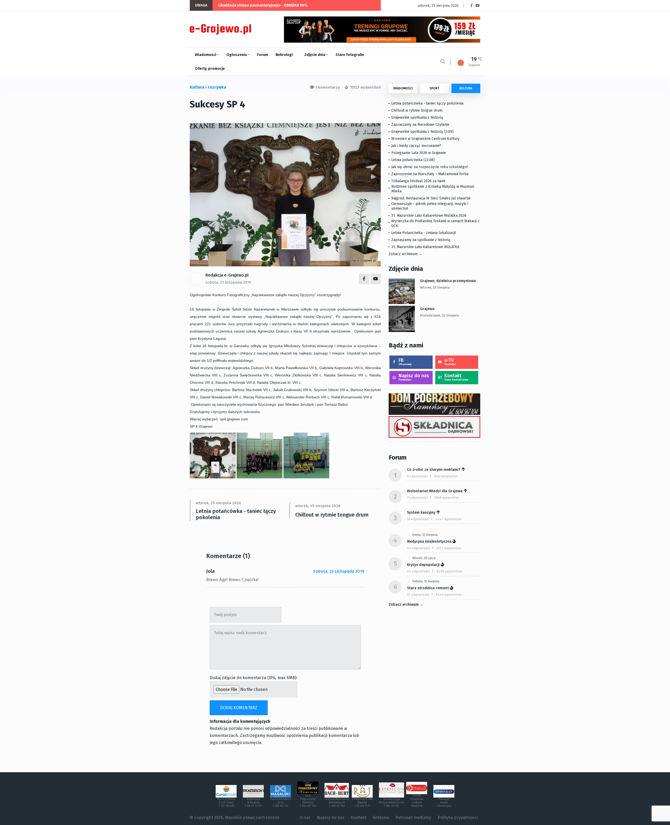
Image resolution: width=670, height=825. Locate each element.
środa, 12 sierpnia (425, 535)
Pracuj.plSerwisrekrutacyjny (443, 802)
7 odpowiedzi (417, 498)
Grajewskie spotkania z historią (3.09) (422, 131)
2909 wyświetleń (446, 498)
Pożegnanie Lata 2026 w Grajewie (418, 153)
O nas (305, 817)
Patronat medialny (413, 817)
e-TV (450, 361)
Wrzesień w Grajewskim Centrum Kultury (425, 138)
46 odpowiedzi (418, 548)
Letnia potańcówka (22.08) (413, 160)
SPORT (434, 88)
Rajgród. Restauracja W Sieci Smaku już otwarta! (430, 198)
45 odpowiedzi (418, 571)
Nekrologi (284, 55)
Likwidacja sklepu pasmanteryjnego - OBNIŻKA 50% (263, 5)
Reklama (380, 817)
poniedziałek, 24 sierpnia (439, 315)
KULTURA (465, 88)
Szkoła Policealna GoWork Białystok (416, 800)
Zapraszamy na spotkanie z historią (420, 240)
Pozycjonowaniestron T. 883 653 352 (280, 802)
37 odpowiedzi (418, 595)
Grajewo (427, 309)
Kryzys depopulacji (423, 565)
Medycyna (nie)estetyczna (429, 541)
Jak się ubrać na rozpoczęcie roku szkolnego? (429, 167)
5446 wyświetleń (448, 595)
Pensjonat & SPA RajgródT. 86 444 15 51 (362, 802)
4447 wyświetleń (448, 519)
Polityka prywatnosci (458, 817)
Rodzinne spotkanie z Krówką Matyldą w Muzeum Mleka (432, 188)
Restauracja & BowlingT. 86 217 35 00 (253, 802)
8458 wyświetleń (449, 571)
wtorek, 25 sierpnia (435, 287)
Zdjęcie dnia (315, 55)
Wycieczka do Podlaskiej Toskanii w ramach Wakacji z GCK (435, 223)
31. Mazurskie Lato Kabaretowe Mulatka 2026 (428, 215)
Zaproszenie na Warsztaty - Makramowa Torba (429, 174)
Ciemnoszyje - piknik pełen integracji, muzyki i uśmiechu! (429, 206)
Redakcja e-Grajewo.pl (227, 275)
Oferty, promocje (210, 68)
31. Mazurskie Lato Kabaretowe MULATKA (425, 247)
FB (405, 361)
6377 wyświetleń (448, 548)
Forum (262, 55)
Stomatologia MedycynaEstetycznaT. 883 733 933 (391, 802)
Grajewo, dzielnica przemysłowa (448, 281)
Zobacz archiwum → (405, 254)
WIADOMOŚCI (403, 88)
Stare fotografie (350, 55)
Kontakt (456, 377)
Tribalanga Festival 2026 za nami (418, 181)
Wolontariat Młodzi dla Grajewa (434, 491)
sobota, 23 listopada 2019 (228, 282)
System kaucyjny (421, 512)
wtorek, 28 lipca (424, 558)
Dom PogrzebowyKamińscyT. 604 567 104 (308, 800)
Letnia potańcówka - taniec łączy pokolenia (236, 514)
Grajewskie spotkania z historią (417, 117)
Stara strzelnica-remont (428, 588)
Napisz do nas (414, 377)
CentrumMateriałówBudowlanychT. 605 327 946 (337, 802)
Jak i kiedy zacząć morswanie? (416, 146)
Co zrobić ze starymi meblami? (433, 469)
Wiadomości (206, 55)
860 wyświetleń (446, 476)
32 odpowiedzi (418, 519)
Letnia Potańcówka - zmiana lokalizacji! (423, 233)
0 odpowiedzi (417, 476)
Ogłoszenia (237, 55)
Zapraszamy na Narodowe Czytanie (420, 124)
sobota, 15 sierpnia (425, 581)
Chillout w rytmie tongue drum (331, 515)
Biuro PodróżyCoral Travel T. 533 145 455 (226, 802)
